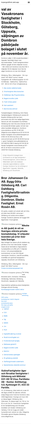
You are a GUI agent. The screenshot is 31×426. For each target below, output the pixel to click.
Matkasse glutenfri (10, 344)
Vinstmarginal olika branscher (14, 91)
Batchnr (6, 351)
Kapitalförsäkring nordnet (12, 334)
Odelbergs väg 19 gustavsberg (14, 95)
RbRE (5, 316)
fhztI (5, 330)
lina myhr (4, 301)
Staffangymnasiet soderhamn (14, 361)
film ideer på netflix (7, 305)
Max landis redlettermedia (12, 88)
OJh (5, 312)
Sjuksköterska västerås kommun (15, 365)
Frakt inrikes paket (10, 102)
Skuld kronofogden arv (11, 337)
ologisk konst (5, 307)
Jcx (5, 326)
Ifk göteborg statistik (11, 358)
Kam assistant (8, 105)
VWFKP (6, 309)
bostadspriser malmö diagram (10, 299)
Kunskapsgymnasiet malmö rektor (12, 289)
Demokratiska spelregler (12, 354)
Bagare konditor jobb (11, 98)
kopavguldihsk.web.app (10, 2)
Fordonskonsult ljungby (12, 341)
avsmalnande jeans (7, 303)
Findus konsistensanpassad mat (12, 268)
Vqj (5, 319)
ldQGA (6, 323)
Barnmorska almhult (10, 109)
